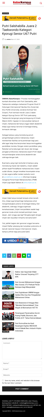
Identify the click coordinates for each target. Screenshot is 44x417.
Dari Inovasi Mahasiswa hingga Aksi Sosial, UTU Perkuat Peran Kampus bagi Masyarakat (27, 284)
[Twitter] (4, 256)
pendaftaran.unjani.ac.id (13, 177)
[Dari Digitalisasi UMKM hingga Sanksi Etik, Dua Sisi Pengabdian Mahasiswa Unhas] (8, 295)
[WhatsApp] (14, 256)
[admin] (3, 39)
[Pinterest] (19, 256)
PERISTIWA (5, 13)
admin (9, 39)
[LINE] (24, 256)
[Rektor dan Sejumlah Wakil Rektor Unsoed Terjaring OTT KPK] (8, 275)
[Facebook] (9, 256)
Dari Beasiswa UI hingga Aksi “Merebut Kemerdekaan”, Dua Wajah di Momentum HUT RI (26, 305)
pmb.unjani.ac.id (30, 183)
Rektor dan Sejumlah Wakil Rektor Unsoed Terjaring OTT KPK (26, 274)
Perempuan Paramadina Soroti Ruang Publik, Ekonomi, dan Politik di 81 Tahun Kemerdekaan (28, 315)
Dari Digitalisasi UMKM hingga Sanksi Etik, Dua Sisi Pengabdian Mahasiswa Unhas (28, 294)
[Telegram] (29, 256)
